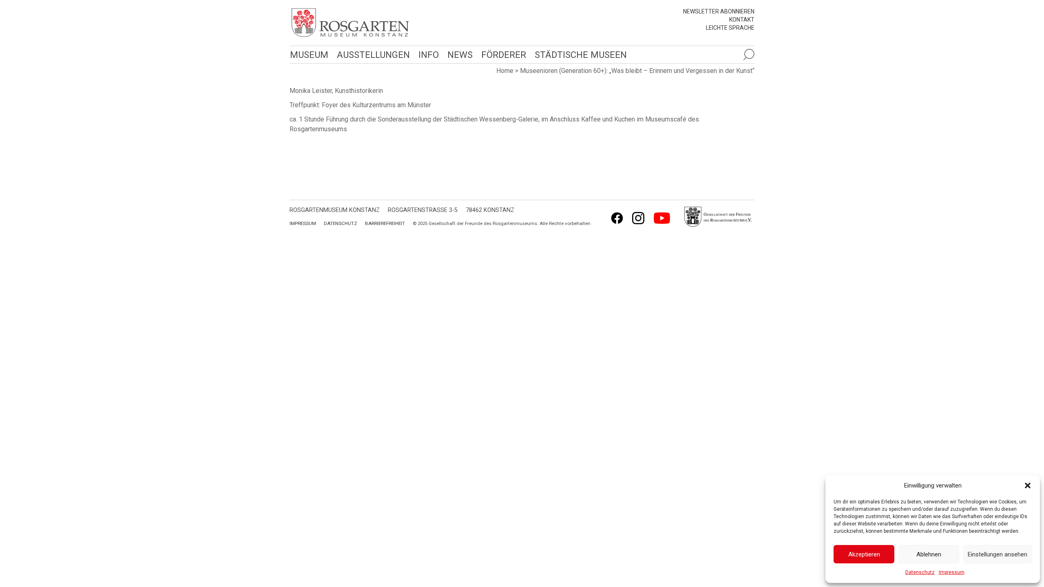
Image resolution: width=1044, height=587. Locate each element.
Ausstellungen (373, 54)
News (460, 54)
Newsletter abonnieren (718, 11)
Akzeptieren (864, 554)
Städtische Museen (581, 54)
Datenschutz (920, 572)
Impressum (951, 572)
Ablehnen (928, 554)
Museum (309, 54)
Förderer (503, 54)
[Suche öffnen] (748, 54)
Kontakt (741, 19)
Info (428, 54)
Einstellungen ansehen (997, 554)
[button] (1028, 485)
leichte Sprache (730, 27)
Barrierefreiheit (385, 223)
